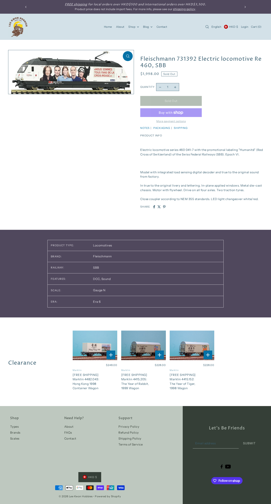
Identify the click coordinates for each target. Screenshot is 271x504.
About (69, 426)
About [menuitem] (120, 27)
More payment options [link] (171, 121)
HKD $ (233, 27)
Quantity (147, 86)
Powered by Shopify (108, 496)
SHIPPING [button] (181, 127)
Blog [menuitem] (146, 27)
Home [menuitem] (108, 27)
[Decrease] (160, 87)
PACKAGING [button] (161, 127)
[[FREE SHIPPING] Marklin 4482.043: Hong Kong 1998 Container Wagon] (95, 345)
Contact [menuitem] (162, 27)
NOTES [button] (145, 127)
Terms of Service (130, 444)
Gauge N (99, 290)
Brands (15, 432)
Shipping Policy (129, 438)
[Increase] (175, 87)
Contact (70, 438)
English (216, 27)
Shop (132, 27)
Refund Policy (128, 432)
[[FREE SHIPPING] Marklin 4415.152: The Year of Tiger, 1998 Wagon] (192, 345)
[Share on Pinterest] (164, 206)
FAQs (68, 432)
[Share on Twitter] (159, 206)
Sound (106, 279)
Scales (14, 438)
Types (14, 426)
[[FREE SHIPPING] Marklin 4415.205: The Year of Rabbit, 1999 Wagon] (143, 345)
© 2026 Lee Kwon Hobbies (76, 496)
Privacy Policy (128, 426)
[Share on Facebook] (154, 206)
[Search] (207, 26)
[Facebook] (222, 466)
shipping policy (184, 9)
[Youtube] (228, 466)
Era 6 (97, 302)
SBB (96, 267)
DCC (97, 279)
